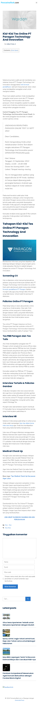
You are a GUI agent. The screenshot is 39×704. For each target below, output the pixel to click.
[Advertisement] (19, 66)
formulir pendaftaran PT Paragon (14, 289)
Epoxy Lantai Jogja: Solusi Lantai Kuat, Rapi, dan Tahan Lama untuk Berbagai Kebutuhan (19, 641)
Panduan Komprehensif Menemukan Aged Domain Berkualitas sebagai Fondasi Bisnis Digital (18, 675)
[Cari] (28, 599)
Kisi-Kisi (8, 528)
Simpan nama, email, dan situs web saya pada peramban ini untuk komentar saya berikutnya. (20, 578)
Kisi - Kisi (8, 525)
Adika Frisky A (11, 44)
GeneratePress (19, 700)
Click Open (14, 50)
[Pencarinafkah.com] (10, 2)
